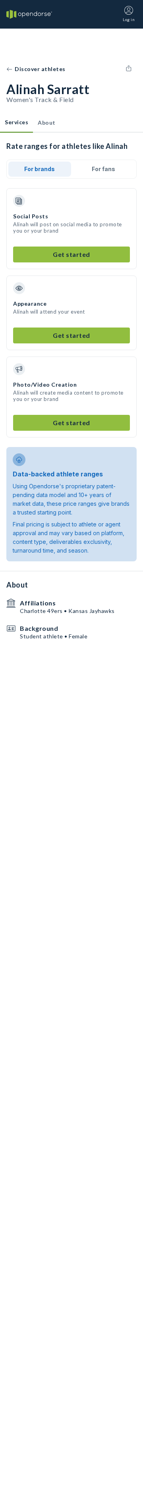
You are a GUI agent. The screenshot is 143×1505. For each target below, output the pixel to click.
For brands (39, 169)
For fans (103, 169)
